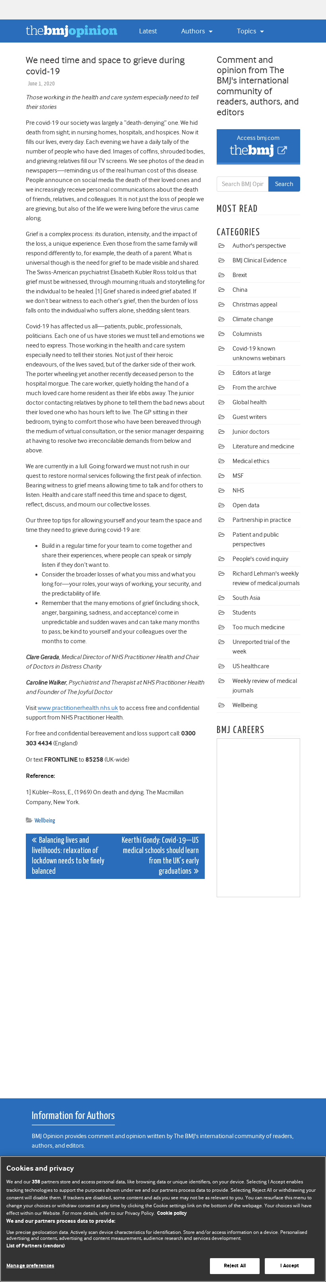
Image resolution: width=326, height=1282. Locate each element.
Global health (250, 402)
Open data (246, 505)
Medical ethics (251, 461)
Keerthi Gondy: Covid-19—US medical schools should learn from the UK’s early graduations (160, 856)
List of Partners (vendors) (35, 1246)
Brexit (240, 275)
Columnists (247, 333)
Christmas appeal (255, 304)
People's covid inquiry (260, 558)
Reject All (235, 1266)
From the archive (254, 387)
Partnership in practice (262, 520)
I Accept (289, 1266)
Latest (148, 31)
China (240, 289)
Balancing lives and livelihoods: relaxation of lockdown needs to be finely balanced (68, 856)
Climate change (253, 319)
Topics (247, 31)
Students (244, 612)
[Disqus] (115, 984)
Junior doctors (251, 431)
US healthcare (251, 666)
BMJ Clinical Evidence (260, 260)
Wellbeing (45, 821)
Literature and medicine (263, 446)
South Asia (246, 597)
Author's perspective (259, 245)
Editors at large (252, 372)
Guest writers (250, 417)
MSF (238, 475)
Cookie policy (172, 1213)
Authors (193, 31)
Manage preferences (30, 1266)
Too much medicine (259, 627)
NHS (238, 490)
